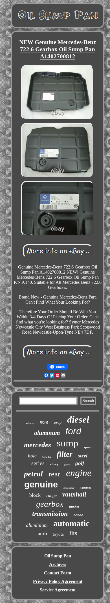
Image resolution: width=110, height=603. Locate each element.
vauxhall (74, 494)
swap (57, 422)
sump (67, 443)
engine (78, 473)
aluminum (47, 432)
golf (79, 463)
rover (67, 464)
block (35, 495)
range (51, 495)
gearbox (49, 503)
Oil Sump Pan (57, 555)
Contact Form (57, 572)
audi (42, 533)
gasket (74, 506)
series (38, 463)
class (46, 456)
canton (85, 487)
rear (54, 474)
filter (64, 454)
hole (32, 456)
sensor (69, 488)
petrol (33, 473)
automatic (71, 523)
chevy (54, 464)
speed (87, 447)
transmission (50, 513)
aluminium (37, 525)
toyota (58, 534)
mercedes (37, 445)
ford (73, 431)
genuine (41, 484)
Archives (57, 564)
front (44, 422)
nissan (30, 423)
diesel (78, 419)
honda (78, 515)
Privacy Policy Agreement (57, 581)
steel (82, 456)
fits (73, 532)
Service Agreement (58, 589)
